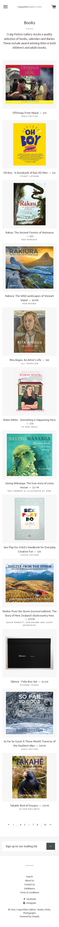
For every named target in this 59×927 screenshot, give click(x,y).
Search (29, 876)
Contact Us (29, 884)
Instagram (31, 903)
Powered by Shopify (29, 916)
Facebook (31, 899)
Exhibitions (29, 888)
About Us (29, 880)
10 (45, 824)
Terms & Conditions (29, 892)
